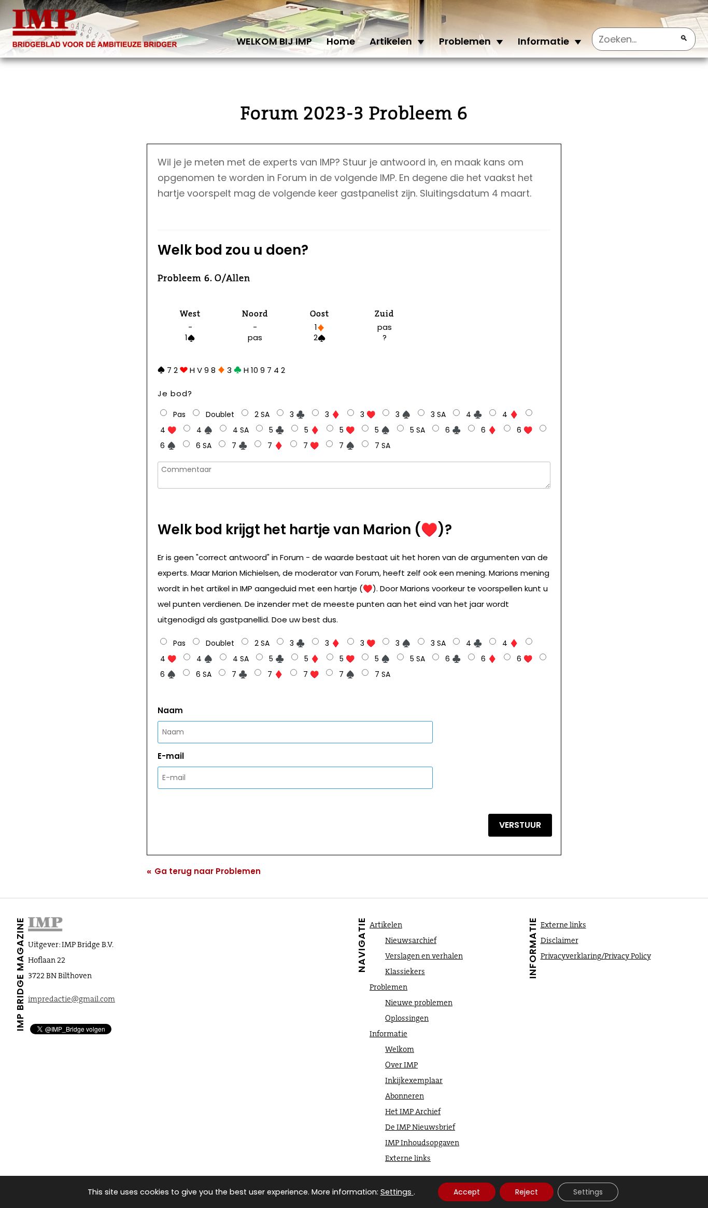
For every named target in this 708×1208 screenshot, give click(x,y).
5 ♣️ (276, 430)
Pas (179, 414)
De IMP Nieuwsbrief (420, 1127)
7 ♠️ (347, 445)
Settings (396, 1192)
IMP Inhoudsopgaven (422, 1142)
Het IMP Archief (413, 1111)
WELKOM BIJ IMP (274, 41)
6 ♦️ (489, 430)
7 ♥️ (311, 445)
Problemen (465, 41)
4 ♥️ (168, 430)
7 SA (382, 445)
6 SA (203, 445)
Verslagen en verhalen (424, 956)
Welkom (399, 1049)
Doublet (220, 414)
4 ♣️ (474, 414)
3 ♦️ (332, 414)
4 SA (241, 430)
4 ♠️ (204, 430)
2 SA (262, 414)
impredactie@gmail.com (71, 999)
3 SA (438, 414)
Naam (170, 710)
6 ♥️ (524, 430)
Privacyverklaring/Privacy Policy (596, 956)
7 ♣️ (239, 445)
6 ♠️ (168, 445)
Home (341, 41)
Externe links (408, 1158)
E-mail (171, 756)
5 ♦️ (311, 430)
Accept (467, 1192)
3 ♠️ (402, 414)
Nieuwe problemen (418, 1002)
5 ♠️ (382, 430)
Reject (526, 1192)
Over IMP (401, 1065)
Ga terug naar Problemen (204, 871)
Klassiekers (405, 971)
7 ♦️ (275, 445)
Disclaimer (559, 940)
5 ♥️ (347, 430)
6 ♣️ (453, 430)
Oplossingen (407, 1018)
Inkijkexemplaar (414, 1080)
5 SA (417, 430)
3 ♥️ (367, 414)
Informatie (543, 41)
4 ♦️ (510, 414)
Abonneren (404, 1096)
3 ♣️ (297, 414)
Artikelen (391, 41)
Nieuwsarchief (410, 940)
